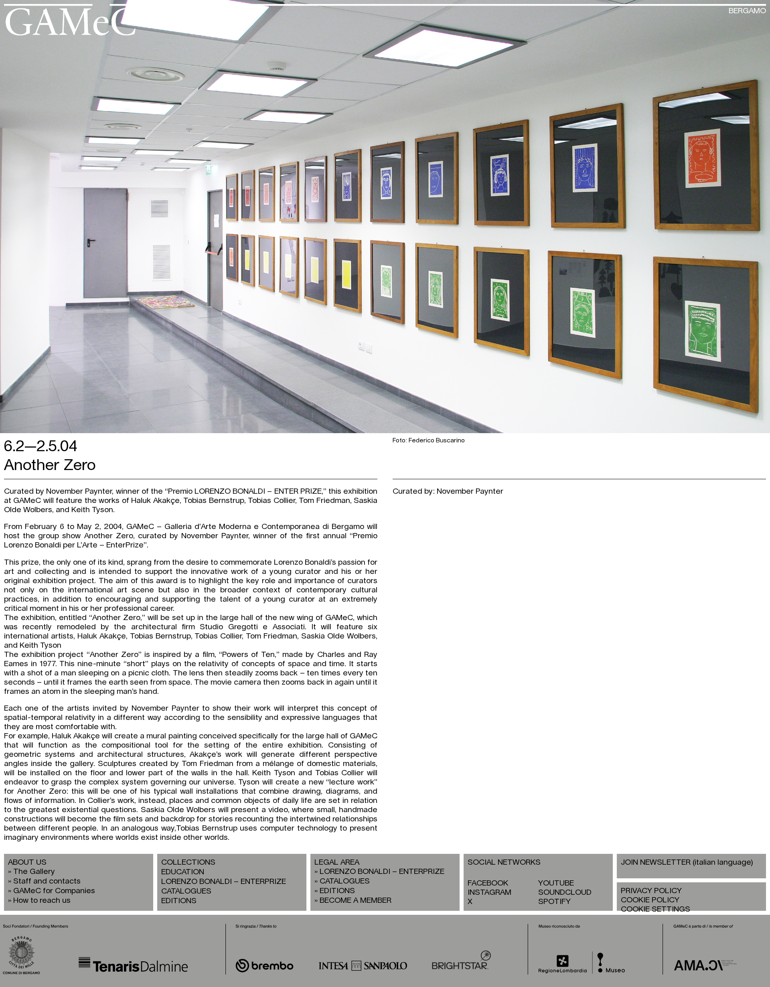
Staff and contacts (47, 881)
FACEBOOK (488, 883)
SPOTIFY (554, 902)
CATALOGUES (186, 891)
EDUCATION (182, 872)
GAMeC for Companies (54, 891)
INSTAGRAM (489, 892)
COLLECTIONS (188, 862)
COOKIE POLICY (650, 900)
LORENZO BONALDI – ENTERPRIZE (223, 882)
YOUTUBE (556, 883)
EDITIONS (179, 901)
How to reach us (42, 900)
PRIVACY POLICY (651, 891)
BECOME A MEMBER (355, 900)
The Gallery (34, 872)
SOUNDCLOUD (565, 892)
